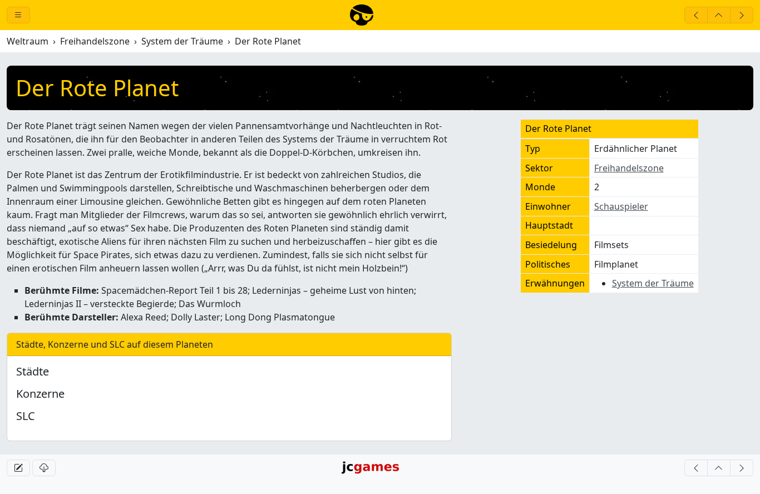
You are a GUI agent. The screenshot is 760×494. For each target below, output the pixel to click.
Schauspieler (621, 206)
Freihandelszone (95, 41)
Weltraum (27, 41)
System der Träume (182, 41)
